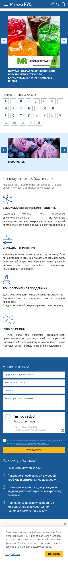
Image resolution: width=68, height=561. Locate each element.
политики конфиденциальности (32, 443)
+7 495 (57, 4)
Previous (4, 41)
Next (64, 41)
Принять (54, 554)
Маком (21, 4)
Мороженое (16, 161)
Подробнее (12, 554)
